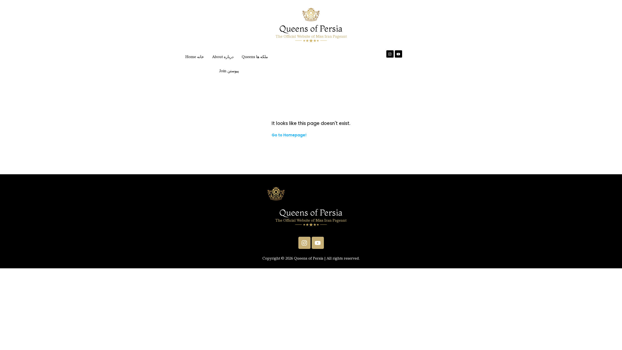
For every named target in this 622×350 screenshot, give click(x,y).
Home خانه (194, 57)
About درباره (222, 57)
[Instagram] (390, 54)
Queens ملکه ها (255, 57)
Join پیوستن (229, 71)
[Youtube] (398, 54)
